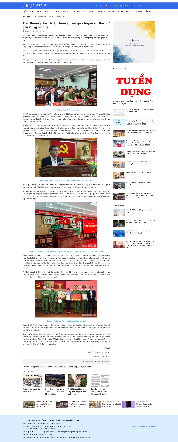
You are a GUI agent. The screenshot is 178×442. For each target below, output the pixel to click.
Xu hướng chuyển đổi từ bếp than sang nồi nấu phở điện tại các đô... (111, 404)
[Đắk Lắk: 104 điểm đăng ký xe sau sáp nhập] (119, 212)
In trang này (88, 362)
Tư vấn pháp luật (40, 17)
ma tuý (50, 367)
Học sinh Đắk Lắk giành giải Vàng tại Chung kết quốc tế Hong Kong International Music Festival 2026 (139, 143)
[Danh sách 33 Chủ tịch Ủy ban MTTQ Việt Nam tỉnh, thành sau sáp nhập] (119, 223)
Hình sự (50, 17)
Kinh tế (39, 11)
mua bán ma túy (60, 367)
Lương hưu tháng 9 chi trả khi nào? (138, 172)
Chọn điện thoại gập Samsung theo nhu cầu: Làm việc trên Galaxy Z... (144, 404)
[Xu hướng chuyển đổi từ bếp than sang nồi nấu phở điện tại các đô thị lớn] (119, 164)
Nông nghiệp (75, 11)
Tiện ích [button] (128, 6)
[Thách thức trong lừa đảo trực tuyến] (32, 380)
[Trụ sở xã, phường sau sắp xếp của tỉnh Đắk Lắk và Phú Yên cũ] (119, 233)
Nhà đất (128, 11)
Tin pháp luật (60, 17)
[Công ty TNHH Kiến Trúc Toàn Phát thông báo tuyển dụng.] (119, 112)
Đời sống (111, 11)
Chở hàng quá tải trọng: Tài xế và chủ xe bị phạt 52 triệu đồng (55, 391)
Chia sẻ (106, 362)
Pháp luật (57, 11)
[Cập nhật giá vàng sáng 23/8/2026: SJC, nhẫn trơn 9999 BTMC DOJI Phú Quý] (119, 133)
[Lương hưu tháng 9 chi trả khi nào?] (119, 175)
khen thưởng (73, 367)
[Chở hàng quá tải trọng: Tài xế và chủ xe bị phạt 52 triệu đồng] (55, 380)
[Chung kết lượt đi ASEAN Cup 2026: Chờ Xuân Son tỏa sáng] (119, 185)
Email (98, 362)
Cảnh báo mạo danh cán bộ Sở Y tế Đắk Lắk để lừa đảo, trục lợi (100, 391)
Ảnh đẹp (148, 11)
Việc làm (120, 11)
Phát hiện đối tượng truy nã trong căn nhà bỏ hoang (77, 391)
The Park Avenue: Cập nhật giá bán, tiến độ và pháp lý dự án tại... (44, 404)
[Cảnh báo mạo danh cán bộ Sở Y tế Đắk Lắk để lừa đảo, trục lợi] (100, 380)
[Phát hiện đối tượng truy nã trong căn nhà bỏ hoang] (77, 380)
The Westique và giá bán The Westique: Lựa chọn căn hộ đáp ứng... (78, 404)
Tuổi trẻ (65, 11)
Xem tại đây (106, 356)
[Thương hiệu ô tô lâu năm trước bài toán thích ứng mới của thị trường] (119, 154)
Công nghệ (101, 11)
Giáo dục (48, 11)
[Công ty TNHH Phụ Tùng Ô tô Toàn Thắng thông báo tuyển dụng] (134, 85)
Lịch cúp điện (138, 11)
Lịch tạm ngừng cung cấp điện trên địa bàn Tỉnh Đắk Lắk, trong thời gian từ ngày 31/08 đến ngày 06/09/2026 (140, 122)
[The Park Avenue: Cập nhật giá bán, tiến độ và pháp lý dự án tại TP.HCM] (29, 404)
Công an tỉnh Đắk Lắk (38, 367)
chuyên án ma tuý (85, 367)
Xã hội (32, 11)
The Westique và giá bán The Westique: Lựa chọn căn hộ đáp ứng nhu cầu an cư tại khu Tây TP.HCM (140, 195)
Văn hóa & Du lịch (88, 11)
